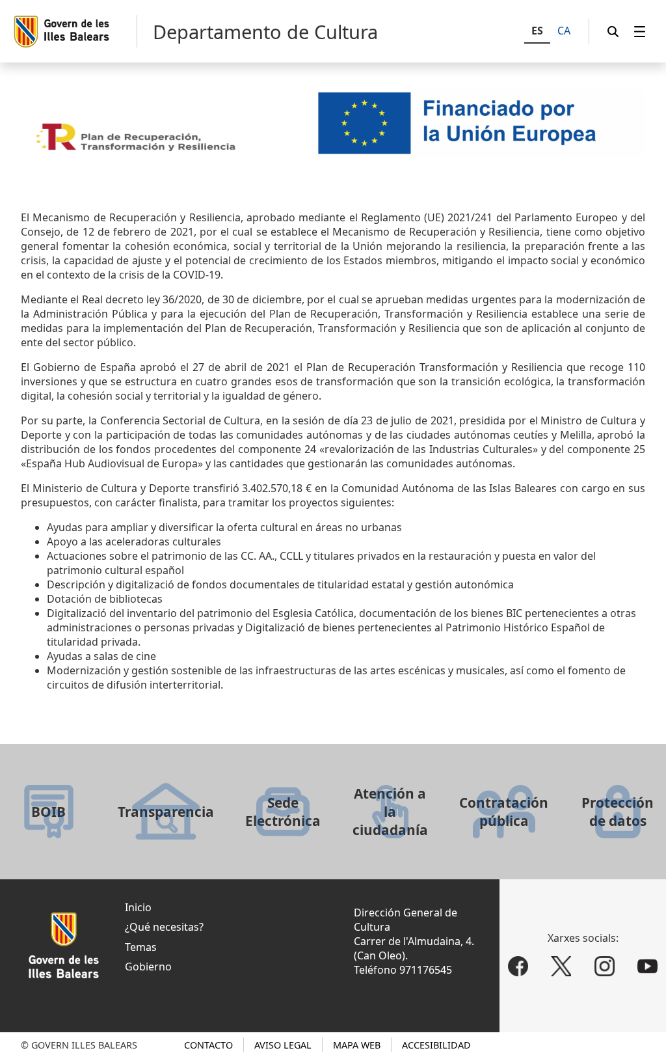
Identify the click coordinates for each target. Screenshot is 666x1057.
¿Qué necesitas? (164, 927)
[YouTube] (648, 966)
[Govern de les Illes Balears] (74, 31)
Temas (141, 947)
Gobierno (148, 966)
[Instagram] (604, 966)
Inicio (138, 907)
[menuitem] (640, 32)
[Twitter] (561, 966)
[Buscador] (613, 32)
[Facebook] (518, 966)
